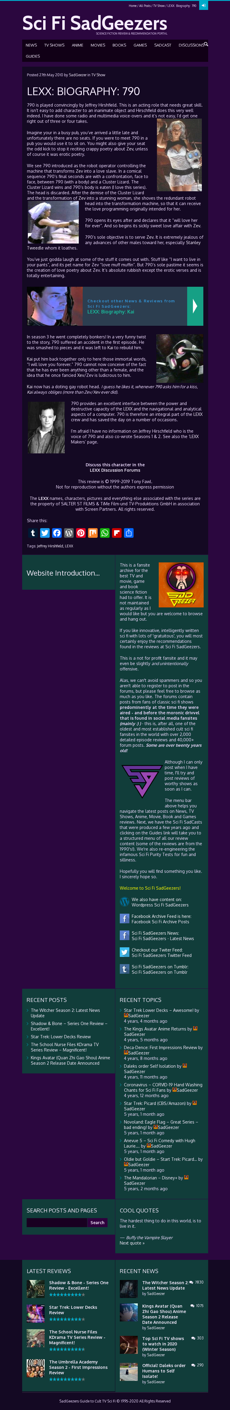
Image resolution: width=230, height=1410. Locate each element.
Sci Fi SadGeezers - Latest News (161, 938)
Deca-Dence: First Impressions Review (160, 1047)
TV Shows (54, 45)
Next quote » (132, 1242)
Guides (33, 56)
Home (133, 6)
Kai (110, 347)
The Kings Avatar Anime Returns (155, 1028)
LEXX (127, 408)
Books (119, 45)
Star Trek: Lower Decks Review (61, 1036)
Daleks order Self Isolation (150, 1066)
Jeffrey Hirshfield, (50, 546)
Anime (77, 45)
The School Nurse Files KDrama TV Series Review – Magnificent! (65, 1047)
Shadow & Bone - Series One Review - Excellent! (78, 1285)
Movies (98, 45)
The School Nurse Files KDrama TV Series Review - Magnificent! (77, 1337)
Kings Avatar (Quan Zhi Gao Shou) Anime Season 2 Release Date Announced (70, 1060)
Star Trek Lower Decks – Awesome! (158, 1010)
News (31, 45)
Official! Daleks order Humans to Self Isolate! (164, 1371)
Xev (80, 375)
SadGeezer (78, 75)
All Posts (145, 6)
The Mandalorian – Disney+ (150, 1177)
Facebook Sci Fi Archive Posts (159, 921)
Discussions (191, 45)
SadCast (162, 45)
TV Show (159, 6)
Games (140, 45)
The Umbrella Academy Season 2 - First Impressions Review (78, 1367)
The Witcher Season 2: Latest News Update (165, 1285)
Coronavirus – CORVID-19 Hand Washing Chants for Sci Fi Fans (163, 1087)
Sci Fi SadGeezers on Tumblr (158, 972)
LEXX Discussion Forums (115, 470)
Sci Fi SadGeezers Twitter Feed (160, 955)
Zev (129, 148)
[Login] (203, 5)
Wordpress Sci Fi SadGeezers (159, 904)
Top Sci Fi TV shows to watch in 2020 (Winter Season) (163, 1344)
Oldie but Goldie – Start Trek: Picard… (160, 1159)
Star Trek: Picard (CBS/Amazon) (155, 1103)
